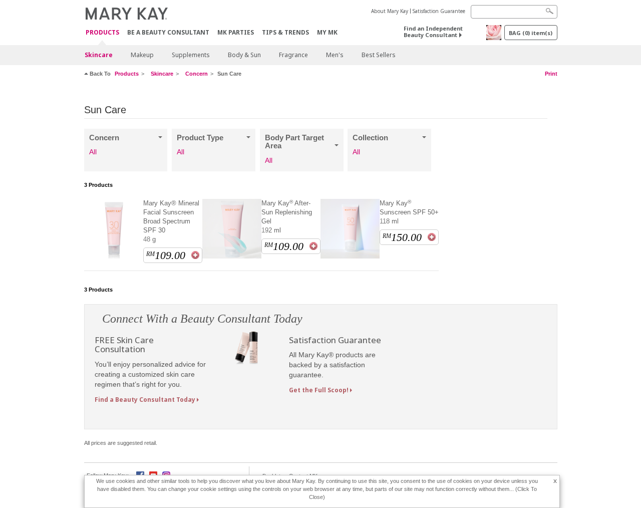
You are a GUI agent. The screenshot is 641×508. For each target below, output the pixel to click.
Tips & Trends (285, 32)
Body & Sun (244, 55)
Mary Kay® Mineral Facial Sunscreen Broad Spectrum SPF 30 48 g (171, 221)
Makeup (142, 55)
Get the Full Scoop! (319, 390)
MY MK (327, 32)
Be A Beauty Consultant (168, 32)
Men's (335, 55)
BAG (530, 33)
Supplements (191, 55)
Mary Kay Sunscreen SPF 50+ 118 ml (409, 212)
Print (551, 74)
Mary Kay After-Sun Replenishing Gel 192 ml (286, 216)
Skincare (99, 55)
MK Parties (235, 32)
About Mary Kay (389, 11)
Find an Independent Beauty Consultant (433, 31)
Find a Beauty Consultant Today (145, 399)
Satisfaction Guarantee (439, 11)
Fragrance (293, 55)
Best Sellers (379, 55)
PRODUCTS (102, 33)
